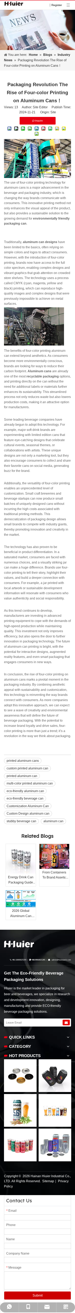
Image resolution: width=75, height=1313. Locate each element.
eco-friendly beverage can (25, 798)
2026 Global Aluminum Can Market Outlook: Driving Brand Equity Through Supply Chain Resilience (21, 913)
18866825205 (20, 960)
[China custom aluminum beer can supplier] (19, 944)
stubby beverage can (21, 821)
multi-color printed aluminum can (30, 783)
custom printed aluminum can (27, 768)
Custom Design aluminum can (28, 813)
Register (56, 5)
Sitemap (48, 1181)
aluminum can (53, 821)
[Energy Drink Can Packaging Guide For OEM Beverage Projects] (21, 859)
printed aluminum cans (23, 760)
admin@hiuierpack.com (61, 960)
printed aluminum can (22, 776)
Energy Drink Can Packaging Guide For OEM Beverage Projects (20, 880)
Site (53, 112)
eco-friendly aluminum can (25, 791)
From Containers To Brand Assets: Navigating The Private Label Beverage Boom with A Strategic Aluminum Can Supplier (54, 875)
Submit (38, 1295)
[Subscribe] (66, 1022)
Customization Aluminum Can (28, 806)
